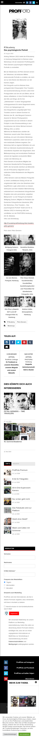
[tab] (7, 464)
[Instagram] (27, 2)
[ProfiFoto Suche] (37, 2)
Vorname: (7, 554)
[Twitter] (33, 2)
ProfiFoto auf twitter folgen (24, 673)
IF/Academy (11, 322)
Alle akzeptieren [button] (24, 734)
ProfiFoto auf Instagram (25, 662)
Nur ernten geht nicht (21, 499)
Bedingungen (13, 644)
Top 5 (8, 464)
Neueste (16, 464)
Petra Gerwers (21, 322)
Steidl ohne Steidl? (19, 519)
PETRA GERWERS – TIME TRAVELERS (14, 412)
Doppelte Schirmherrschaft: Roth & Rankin (28, 364)
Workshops (11, 326)
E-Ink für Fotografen (20, 479)
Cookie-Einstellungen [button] (10, 734)
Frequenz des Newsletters (13, 579)
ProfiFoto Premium (20, 470)
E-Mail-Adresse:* (9, 571)
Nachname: (8, 562)
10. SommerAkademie (13, 441)
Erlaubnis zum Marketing (13, 593)
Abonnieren (29, 679)
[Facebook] (30, 2)
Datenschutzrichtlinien (16, 641)
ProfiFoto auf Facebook (25, 668)
